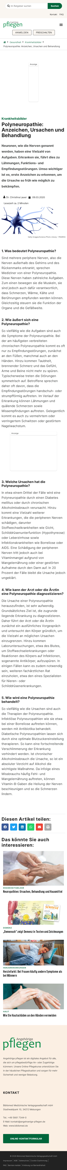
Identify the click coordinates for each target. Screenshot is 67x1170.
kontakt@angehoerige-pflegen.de (28, 1121)
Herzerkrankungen (14, 968)
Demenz (7, 928)
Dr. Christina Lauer (16, 197)
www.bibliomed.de (18, 1125)
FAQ (62, 14)
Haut (6, 1011)
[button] (61, 24)
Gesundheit (15, 42)
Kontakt (53, 14)
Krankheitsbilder (33, 42)
